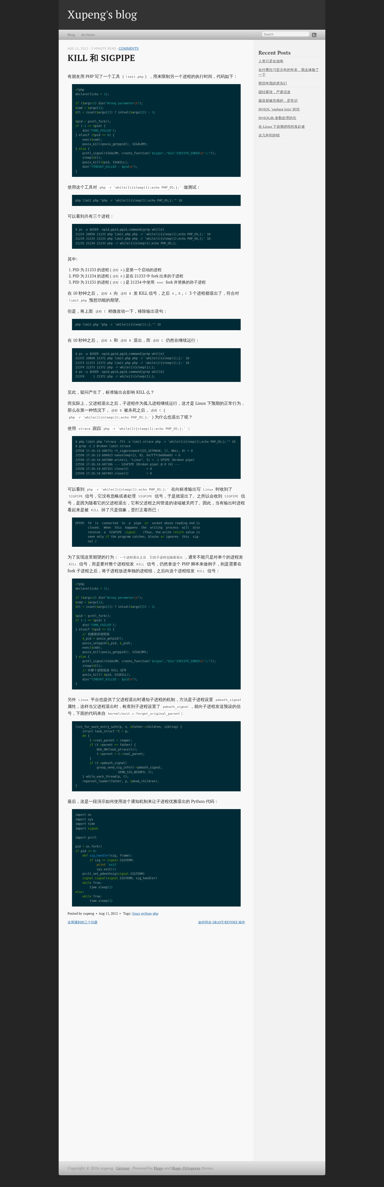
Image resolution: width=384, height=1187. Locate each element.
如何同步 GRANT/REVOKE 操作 (221, 922)
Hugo (158, 1168)
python (146, 913)
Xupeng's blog (102, 14)
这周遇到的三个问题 (83, 922)
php (155, 913)
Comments (129, 48)
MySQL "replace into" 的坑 (279, 109)
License (123, 1168)
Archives (88, 34)
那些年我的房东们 (272, 83)
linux (136, 913)
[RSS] (314, 35)
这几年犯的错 (269, 135)
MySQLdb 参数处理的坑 (277, 118)
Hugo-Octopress (186, 1168)
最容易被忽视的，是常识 (278, 100)
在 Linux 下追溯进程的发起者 (281, 126)
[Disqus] (156, 985)
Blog (71, 34)
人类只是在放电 (270, 61)
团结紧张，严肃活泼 (274, 92)
